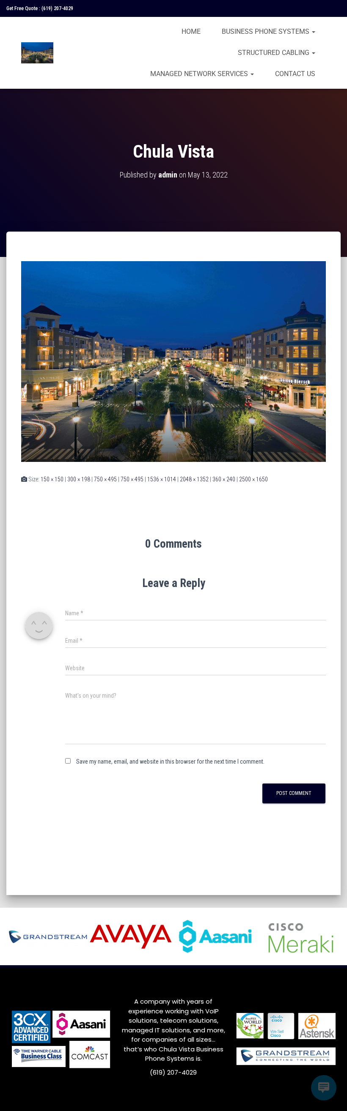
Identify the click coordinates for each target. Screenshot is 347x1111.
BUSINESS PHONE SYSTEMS (266, 31)
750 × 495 (105, 479)
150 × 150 (52, 479)
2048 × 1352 (194, 479)
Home (191, 31)
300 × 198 (78, 479)
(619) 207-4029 (57, 8)
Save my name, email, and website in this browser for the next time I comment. (170, 761)
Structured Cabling (274, 53)
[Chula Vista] (173, 361)
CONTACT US (295, 74)
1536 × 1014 (161, 479)
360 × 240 (223, 479)
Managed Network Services (200, 74)
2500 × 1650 (253, 479)
